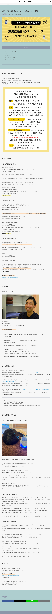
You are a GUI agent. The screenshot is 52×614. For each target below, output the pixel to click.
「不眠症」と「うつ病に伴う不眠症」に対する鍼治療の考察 (35, 389)
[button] (8, 601)
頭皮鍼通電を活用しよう (11, 60)
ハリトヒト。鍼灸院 (26, 1)
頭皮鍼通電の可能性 (10, 57)
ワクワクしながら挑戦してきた (34, 372)
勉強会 (5, 14)
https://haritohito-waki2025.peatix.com (10, 277)
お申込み (7, 62)
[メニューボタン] (50, 1)
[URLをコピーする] (44, 601)
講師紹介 (7, 55)
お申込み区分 (8, 53)
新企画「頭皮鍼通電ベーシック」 (13, 51)
